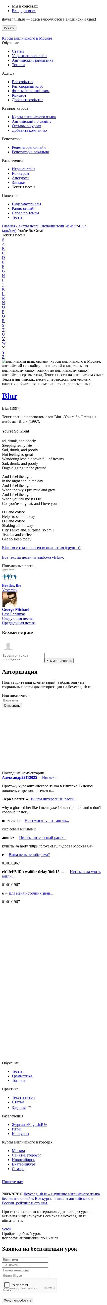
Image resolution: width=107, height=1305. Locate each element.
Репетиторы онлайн (29, 147)
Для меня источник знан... (31, 893)
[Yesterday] (9, 582)
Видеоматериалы (26, 204)
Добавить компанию (29, 130)
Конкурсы (20, 173)
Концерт (19, 95)
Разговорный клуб (27, 86)
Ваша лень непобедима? (29, 854)
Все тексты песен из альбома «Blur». (33, 557)
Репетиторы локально (30, 152)
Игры (16, 1129)
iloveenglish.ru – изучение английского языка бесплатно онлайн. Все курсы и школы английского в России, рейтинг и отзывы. (51, 1198)
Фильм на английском (31, 91)
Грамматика (22, 1076)
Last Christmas (13, 614)
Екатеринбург (24, 1164)
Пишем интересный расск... (53, 799)
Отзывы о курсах (26, 126)
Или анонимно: (15, 695)
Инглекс (49, 777)
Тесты (17, 217)
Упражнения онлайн (29, 56)
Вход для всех (24, 11)
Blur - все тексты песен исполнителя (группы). (41, 547)
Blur (9, 395)
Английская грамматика (32, 60)
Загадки (18, 182)
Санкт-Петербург (26, 1155)
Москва (18, 1150)
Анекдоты (20, 178)
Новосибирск (23, 1159)
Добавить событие (27, 100)
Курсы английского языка (34, 117)
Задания (19, 1107)
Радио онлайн (24, 208)
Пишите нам (12, 1182)
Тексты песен (23, 1097)
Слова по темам (25, 213)
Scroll (6, 1229)
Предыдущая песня (18, 623)
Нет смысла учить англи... (47, 820)
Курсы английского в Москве (27, 38)
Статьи (18, 51)
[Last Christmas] (9, 606)
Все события (22, 82)
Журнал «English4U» (29, 1124)
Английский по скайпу (32, 121)
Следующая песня (17, 618)
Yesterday (9, 590)
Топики (18, 65)
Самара (18, 1169)
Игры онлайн (23, 169)
